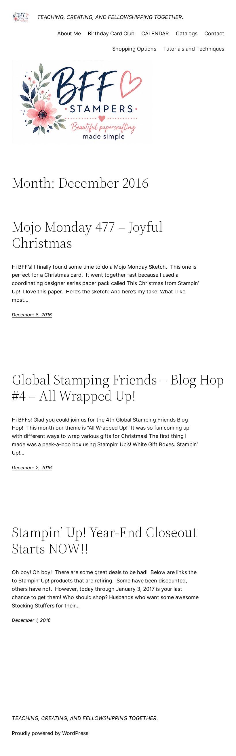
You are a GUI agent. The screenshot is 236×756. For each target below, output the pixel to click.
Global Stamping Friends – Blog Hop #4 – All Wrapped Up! (118, 388)
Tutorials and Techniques (193, 49)
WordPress (75, 733)
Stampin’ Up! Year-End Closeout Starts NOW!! (104, 540)
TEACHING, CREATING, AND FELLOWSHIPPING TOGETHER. (110, 17)
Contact (214, 33)
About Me (69, 33)
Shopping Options (134, 49)
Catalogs (186, 33)
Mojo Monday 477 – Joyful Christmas (87, 235)
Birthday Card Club (111, 33)
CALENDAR (155, 33)
